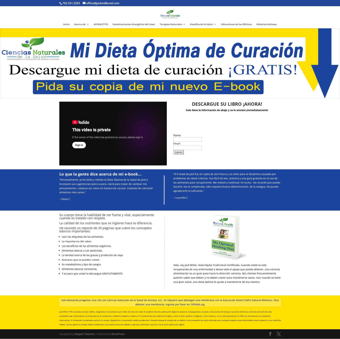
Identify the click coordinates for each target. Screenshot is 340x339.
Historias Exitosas (266, 24)
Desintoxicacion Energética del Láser (134, 24)
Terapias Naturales (171, 24)
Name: (177, 135)
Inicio (66, 24)
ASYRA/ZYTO (101, 24)
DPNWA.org (198, 304)
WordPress (118, 334)
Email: (177, 143)
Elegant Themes (84, 334)
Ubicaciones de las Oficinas (236, 24)
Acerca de (80, 24)
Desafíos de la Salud (201, 24)
